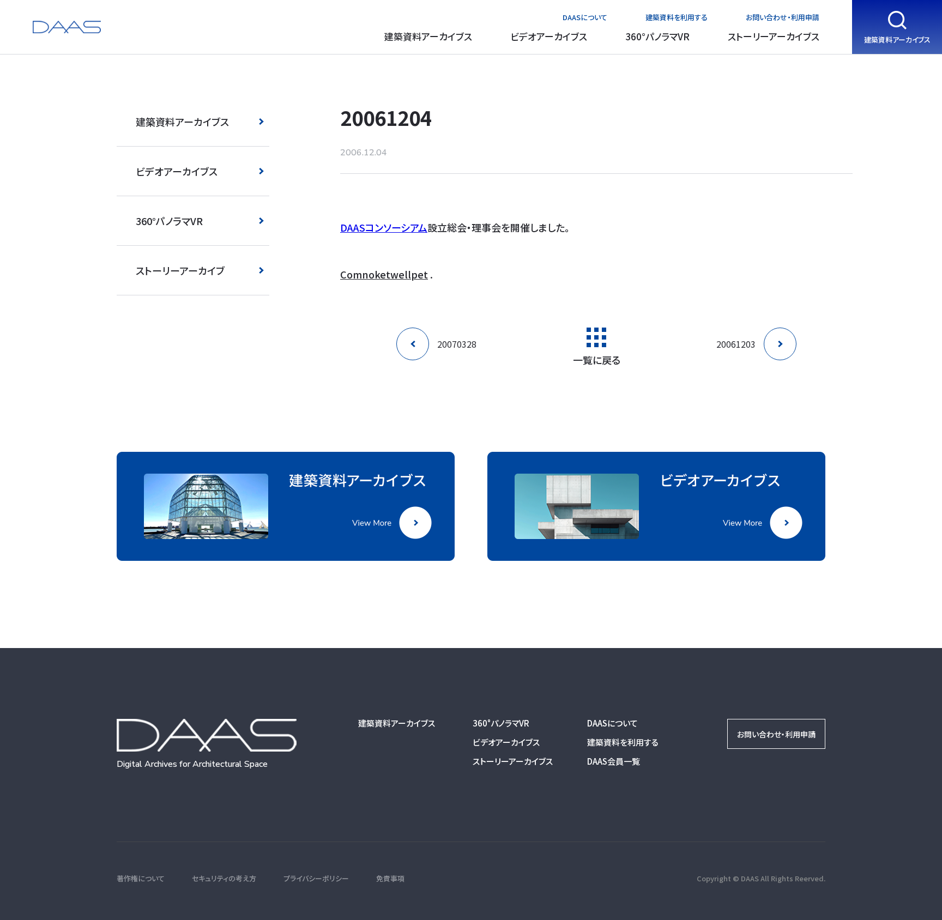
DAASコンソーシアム (383, 227)
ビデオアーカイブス (548, 36)
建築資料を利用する (676, 17)
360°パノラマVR (657, 36)
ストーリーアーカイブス (773, 36)
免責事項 (390, 878)
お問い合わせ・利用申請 (782, 17)
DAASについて (585, 17)
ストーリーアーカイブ (180, 270)
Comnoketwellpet (384, 274)
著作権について (141, 878)
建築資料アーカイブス (428, 36)
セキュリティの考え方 (224, 878)
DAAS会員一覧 (613, 761)
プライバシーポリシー (316, 878)
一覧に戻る (596, 359)
